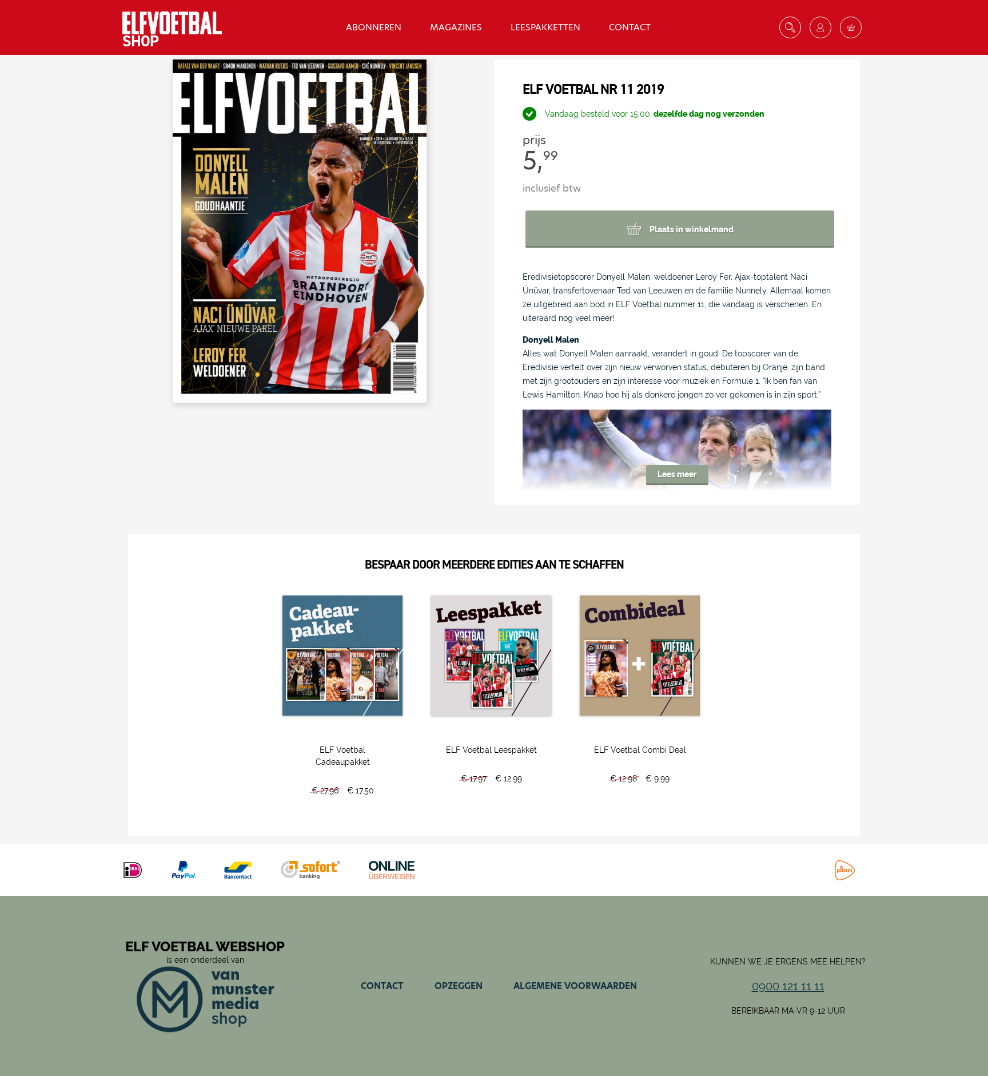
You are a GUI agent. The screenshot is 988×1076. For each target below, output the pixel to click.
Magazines (456, 27)
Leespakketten (545, 27)
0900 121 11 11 (788, 986)
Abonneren (373, 27)
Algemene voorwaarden (575, 986)
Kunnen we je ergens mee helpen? (788, 961)
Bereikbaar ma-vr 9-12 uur (788, 1010)
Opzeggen (459, 986)
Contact (630, 27)
